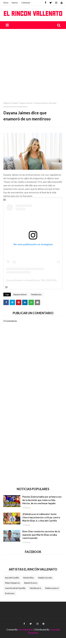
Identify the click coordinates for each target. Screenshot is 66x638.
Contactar (25, 2)
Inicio (5, 2)
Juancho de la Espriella (15, 588)
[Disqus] (33, 440)
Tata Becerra (35, 588)
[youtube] (61, 2)
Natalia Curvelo (45, 577)
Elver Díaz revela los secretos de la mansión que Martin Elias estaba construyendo (41, 534)
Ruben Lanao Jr (52, 588)
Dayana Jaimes (26, 103)
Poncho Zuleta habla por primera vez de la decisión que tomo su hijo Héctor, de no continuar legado (42, 500)
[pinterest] (43, 624)
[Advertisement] (33, 63)
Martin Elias (28, 577)
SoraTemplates (25, 629)
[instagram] (56, 2)
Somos (15, 2)
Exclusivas (10, 593)
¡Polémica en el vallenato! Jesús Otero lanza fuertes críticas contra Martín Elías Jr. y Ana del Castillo (41, 517)
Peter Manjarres (12, 583)
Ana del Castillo (12, 577)
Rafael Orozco (30, 583)
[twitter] (51, 2)
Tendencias (36, 294)
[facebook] (45, 2)
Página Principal (10, 103)
